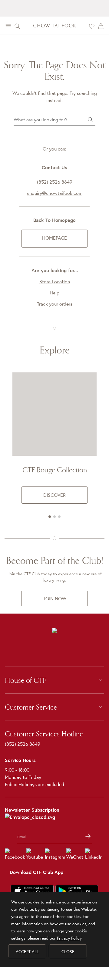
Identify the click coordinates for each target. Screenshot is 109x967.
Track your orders (54, 304)
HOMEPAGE (54, 238)
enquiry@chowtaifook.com (54, 193)
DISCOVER (54, 495)
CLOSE (67, 951)
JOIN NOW (54, 598)
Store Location (54, 281)
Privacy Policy (69, 938)
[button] (49, 516)
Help (54, 293)
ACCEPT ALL (27, 951)
